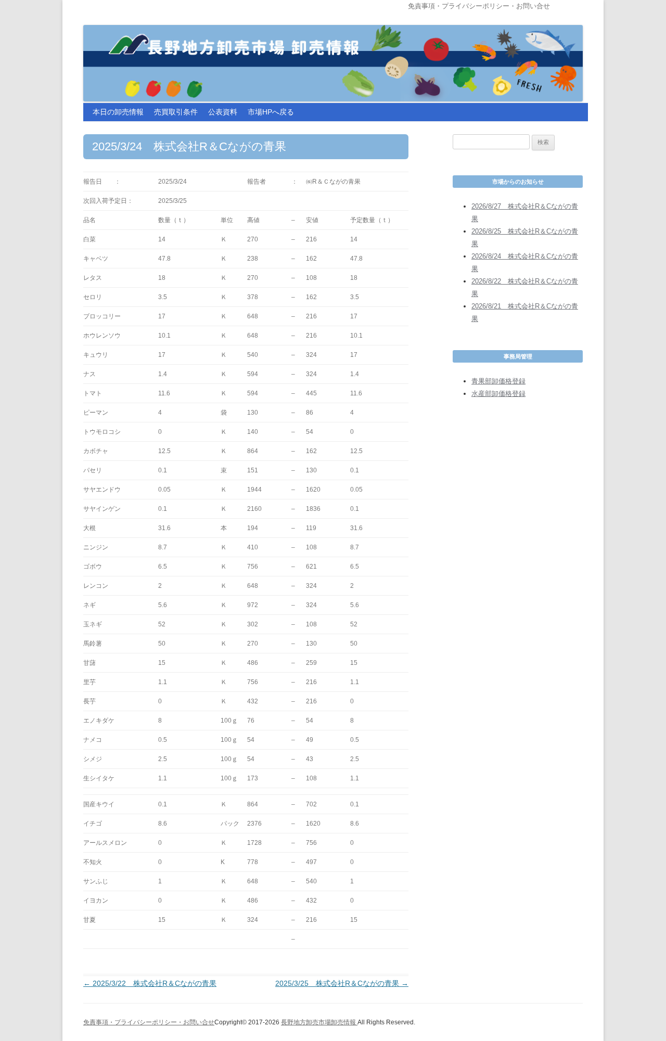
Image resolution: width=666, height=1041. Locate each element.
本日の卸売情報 (118, 112)
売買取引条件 (176, 112)
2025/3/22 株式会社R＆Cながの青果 (149, 983)
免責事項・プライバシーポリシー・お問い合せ (479, 6)
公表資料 (222, 112)
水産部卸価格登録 (498, 393)
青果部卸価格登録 (498, 381)
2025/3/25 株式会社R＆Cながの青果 (341, 983)
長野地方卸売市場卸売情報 (319, 1022)
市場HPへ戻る (271, 112)
